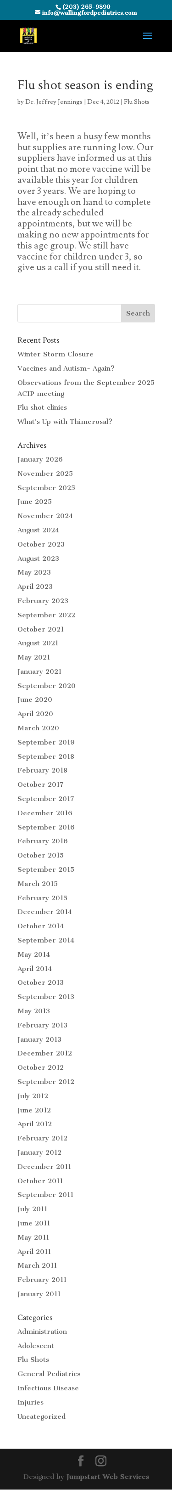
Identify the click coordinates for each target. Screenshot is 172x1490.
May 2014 (33, 954)
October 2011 (40, 1181)
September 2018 (45, 756)
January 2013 (39, 1039)
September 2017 (45, 799)
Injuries (30, 1402)
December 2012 (44, 1053)
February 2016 (42, 841)
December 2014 (44, 912)
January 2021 (39, 671)
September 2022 (46, 615)
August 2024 (38, 530)
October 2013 (40, 982)
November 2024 (45, 516)
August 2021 (37, 643)
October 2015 (40, 855)
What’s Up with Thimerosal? (64, 422)
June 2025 (34, 501)
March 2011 (37, 1265)
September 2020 (46, 686)
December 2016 (44, 813)
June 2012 (34, 1110)
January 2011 (39, 1294)
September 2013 (45, 997)
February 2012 (42, 1138)
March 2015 (37, 884)
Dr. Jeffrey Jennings (54, 102)
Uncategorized (41, 1416)
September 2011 (45, 1195)
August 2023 (38, 558)
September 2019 (46, 742)
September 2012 (45, 1082)
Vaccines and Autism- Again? (66, 368)
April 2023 (35, 586)
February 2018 (42, 770)
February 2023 (42, 601)
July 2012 (32, 1096)
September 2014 (45, 940)
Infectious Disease (48, 1388)
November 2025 (45, 473)
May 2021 (33, 657)
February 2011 (42, 1280)
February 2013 (42, 1025)
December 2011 (44, 1167)
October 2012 (40, 1067)
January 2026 (40, 459)
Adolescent (35, 1346)
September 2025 (46, 488)
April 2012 (34, 1124)
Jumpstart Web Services (108, 1477)
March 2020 (38, 728)
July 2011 (32, 1209)
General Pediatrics (48, 1374)
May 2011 (33, 1237)
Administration (42, 1331)
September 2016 (46, 827)
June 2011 (33, 1223)
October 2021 (40, 629)
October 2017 (40, 784)
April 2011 (34, 1251)
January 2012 (39, 1152)
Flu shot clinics (42, 407)
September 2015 (45, 869)
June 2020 (34, 699)
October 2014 (40, 926)
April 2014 (34, 969)
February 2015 (42, 898)
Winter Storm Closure (55, 354)
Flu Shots (137, 102)
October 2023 (41, 544)
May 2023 (34, 572)
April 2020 (35, 714)
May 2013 (33, 1011)
